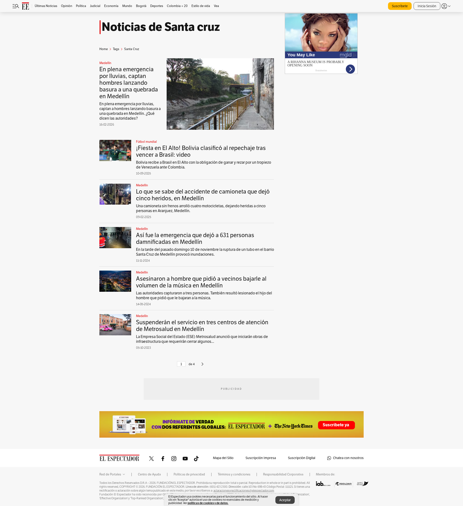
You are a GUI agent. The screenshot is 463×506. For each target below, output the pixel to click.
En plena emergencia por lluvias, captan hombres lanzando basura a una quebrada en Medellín (128, 83)
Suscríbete (400, 6)
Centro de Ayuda (149, 474)
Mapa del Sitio (223, 458)
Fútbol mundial (146, 142)
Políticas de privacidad (189, 474)
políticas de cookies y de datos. (208, 503)
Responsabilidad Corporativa (283, 474)
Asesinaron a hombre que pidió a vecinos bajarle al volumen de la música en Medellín (201, 282)
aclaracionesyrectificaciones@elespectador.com (243, 490)
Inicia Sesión (427, 6)
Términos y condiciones (234, 474)
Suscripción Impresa (260, 458)
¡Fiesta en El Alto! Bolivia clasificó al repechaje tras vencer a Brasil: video (201, 151)
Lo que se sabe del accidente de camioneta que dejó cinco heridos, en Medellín (203, 195)
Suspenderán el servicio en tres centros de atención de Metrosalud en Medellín (202, 326)
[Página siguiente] (202, 366)
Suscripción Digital (301, 458)
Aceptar (285, 500)
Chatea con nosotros (348, 458)
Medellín (105, 63)
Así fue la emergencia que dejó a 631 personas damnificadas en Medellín (195, 239)
